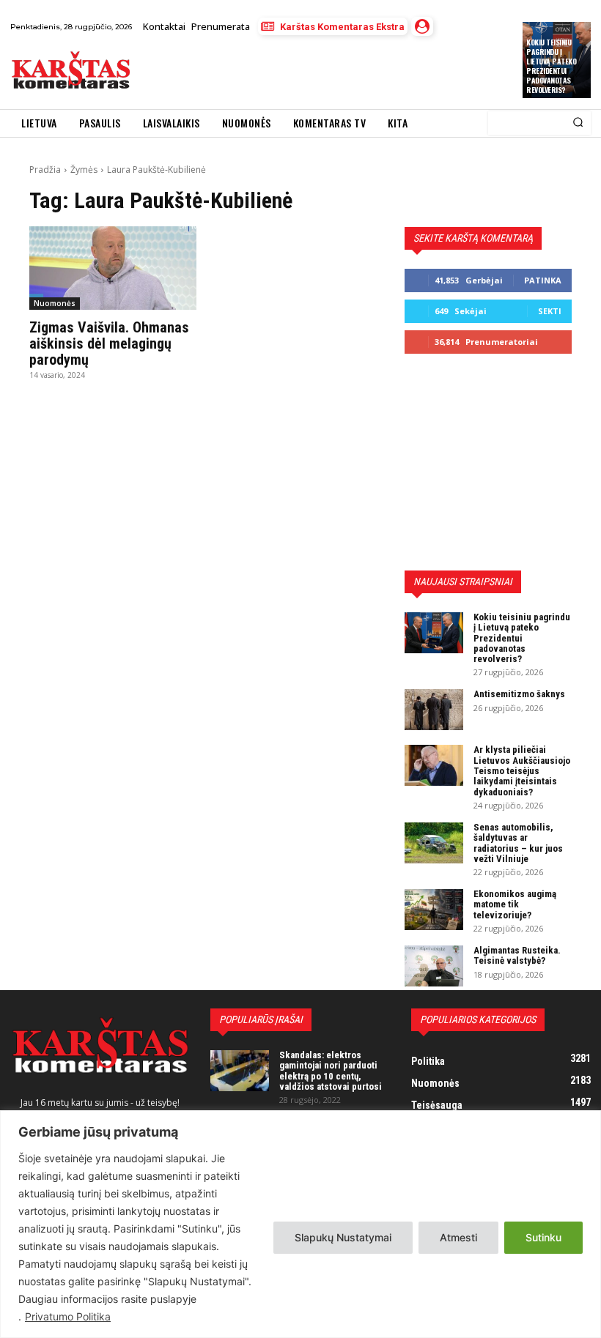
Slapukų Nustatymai (343, 1237)
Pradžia (45, 169)
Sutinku (543, 1237)
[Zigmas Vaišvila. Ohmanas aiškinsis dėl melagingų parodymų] (112, 268)
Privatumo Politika (68, 1316)
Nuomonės (54, 303)
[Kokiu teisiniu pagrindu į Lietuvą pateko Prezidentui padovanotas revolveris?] (434, 632)
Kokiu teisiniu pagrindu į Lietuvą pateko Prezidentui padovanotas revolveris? (551, 66)
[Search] (578, 123)
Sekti (549, 310)
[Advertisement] (311, 72)
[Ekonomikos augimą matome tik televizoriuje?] (434, 909)
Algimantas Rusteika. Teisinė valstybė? (517, 955)
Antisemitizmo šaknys (519, 693)
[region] (300, 1224)
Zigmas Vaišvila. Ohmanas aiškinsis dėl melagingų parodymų (109, 343)
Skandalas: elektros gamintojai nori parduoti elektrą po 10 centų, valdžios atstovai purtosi (330, 1070)
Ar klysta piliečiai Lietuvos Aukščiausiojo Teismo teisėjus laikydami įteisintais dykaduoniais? (521, 770)
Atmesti (458, 1237)
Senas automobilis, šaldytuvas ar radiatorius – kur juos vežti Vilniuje (518, 843)
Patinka (542, 280)
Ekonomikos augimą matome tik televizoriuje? (514, 904)
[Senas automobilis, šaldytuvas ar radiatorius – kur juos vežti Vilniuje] (434, 842)
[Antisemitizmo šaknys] (434, 709)
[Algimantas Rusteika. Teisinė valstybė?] (434, 965)
